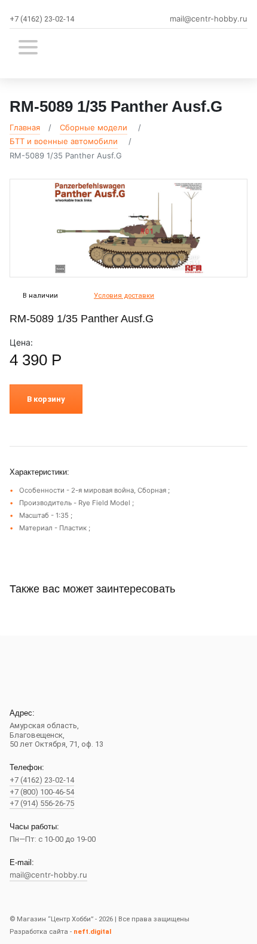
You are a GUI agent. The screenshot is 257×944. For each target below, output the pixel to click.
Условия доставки (124, 296)
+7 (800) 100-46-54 (42, 791)
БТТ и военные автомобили (64, 141)
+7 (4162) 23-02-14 (42, 18)
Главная (25, 127)
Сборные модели (93, 127)
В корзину (46, 399)
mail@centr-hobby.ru (208, 18)
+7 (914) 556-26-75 (42, 803)
